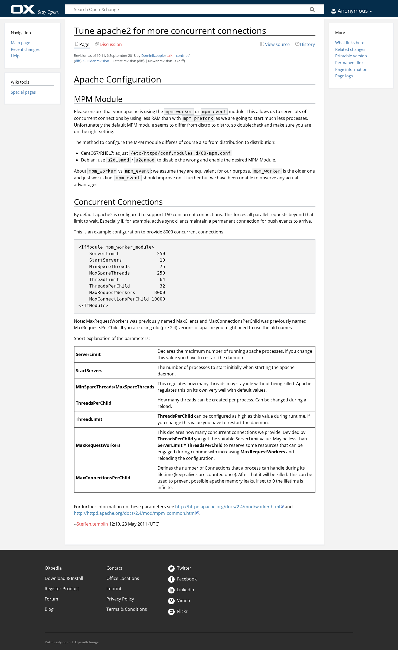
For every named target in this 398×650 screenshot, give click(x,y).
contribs (182, 55)
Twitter (183, 568)
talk (169, 55)
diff (77, 60)
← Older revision (95, 60)
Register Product (62, 589)
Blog (49, 609)
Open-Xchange (34, 7)
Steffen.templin (92, 524)
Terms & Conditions (126, 609)
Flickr (182, 611)
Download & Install (64, 578)
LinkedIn (185, 590)
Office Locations (122, 578)
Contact (114, 568)
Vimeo (183, 600)
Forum (51, 599)
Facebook (186, 579)
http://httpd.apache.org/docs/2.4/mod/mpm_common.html (135, 513)
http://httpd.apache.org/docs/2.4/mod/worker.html (227, 507)
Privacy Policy (120, 599)
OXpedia (53, 568)
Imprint (114, 589)
